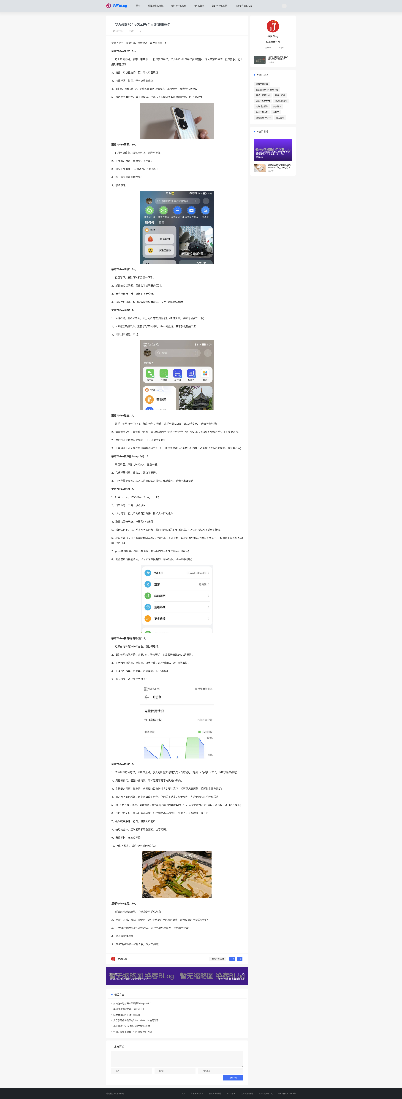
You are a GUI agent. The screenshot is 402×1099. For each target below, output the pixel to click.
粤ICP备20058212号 (287, 1093)
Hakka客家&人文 (243, 5)
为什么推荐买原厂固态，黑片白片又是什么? (279, 57)
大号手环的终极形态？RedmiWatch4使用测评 (135, 1020)
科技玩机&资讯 (155, 5)
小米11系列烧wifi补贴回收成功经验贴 (131, 1026)
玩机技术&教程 (178, 5)
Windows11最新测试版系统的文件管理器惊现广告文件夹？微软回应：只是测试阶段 (272, 154)
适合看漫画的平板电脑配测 (126, 1014)
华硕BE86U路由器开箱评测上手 (129, 1009)
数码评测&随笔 (219, 5)
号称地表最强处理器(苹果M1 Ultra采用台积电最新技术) (279, 167)
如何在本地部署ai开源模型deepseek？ (132, 1003)
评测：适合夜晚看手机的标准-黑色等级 (132, 1031)
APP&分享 (198, 5)
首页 (138, 5)
